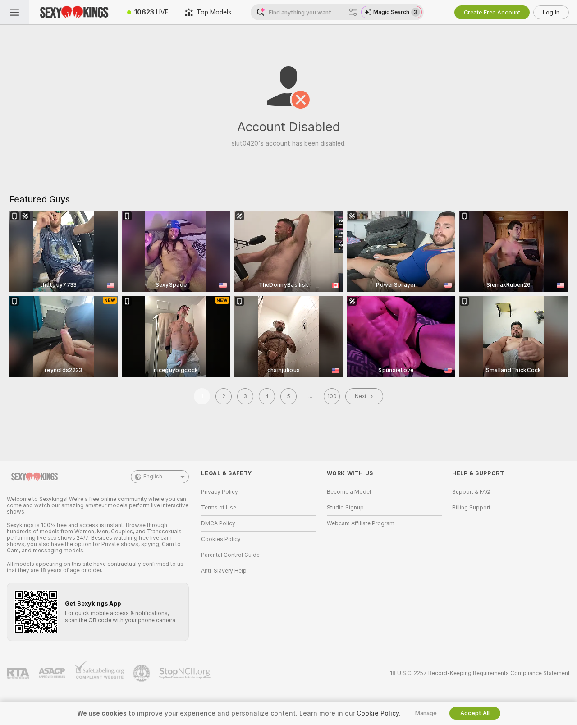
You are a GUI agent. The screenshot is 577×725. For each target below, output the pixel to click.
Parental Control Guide (230, 555)
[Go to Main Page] (74, 12)
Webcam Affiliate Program (360, 523)
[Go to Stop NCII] (185, 673)
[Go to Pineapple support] (142, 673)
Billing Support (471, 508)
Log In (551, 12)
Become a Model (349, 492)
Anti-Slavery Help (224, 571)
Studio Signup (345, 508)
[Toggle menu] (14, 12)
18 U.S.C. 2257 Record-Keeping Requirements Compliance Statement (480, 673)
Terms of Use (218, 508)
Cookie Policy (378, 713)
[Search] (353, 12)
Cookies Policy (221, 539)
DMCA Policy (218, 523)
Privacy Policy (219, 492)
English (152, 476)
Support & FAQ (471, 492)
